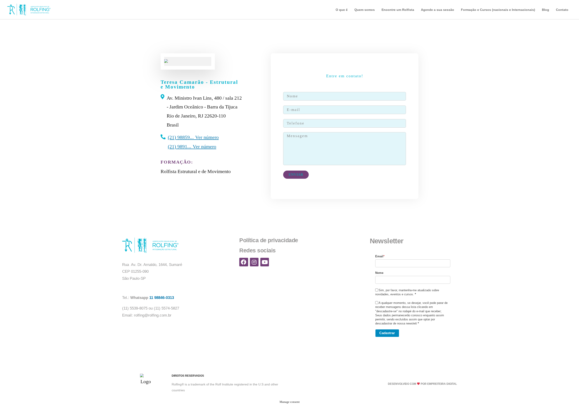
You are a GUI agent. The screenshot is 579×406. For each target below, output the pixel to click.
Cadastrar (387, 333)
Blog (545, 10)
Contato (562, 10)
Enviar (296, 174)
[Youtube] (264, 262)
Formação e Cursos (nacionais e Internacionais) (498, 10)
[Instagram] (254, 262)
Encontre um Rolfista (398, 10)
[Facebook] (243, 262)
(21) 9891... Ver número (192, 146)
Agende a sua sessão (437, 10)
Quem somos (364, 10)
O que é (342, 10)
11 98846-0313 (162, 298)
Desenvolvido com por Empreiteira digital (422, 383)
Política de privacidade (268, 240)
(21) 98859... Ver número (193, 137)
